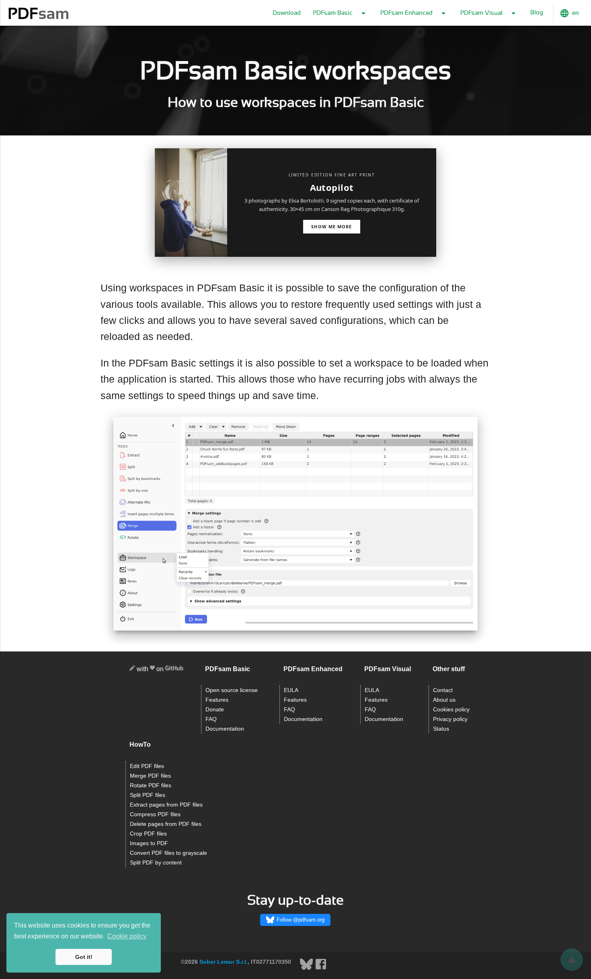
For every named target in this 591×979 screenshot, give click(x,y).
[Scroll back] (571, 959)
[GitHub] (174, 669)
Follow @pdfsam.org (300, 920)
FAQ (211, 719)
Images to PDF (149, 843)
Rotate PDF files (150, 785)
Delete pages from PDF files (165, 824)
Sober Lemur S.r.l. (223, 962)
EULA (291, 690)
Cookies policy (451, 710)
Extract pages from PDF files (166, 805)
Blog (536, 13)
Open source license (231, 690)
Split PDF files (147, 795)
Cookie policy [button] (126, 936)
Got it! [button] (83, 957)
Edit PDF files (147, 766)
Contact (443, 690)
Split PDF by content (156, 863)
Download (287, 13)
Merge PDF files (150, 776)
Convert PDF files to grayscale (168, 853)
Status (441, 729)
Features (216, 700)
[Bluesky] (307, 968)
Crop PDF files (148, 834)
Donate (214, 710)
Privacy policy (450, 719)
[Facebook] (320, 968)
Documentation (224, 729)
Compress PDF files (155, 814)
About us (444, 700)
